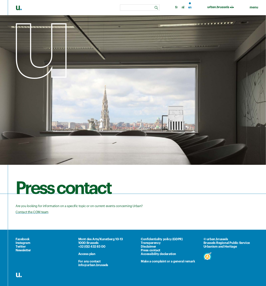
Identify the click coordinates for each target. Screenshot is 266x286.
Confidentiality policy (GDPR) (161, 239)
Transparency (150, 243)
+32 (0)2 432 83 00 (91, 246)
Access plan (86, 254)
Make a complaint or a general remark (168, 261)
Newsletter (23, 250)
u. (19, 274)
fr (176, 7)
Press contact (150, 250)
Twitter (21, 246)
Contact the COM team (32, 212)
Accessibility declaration (158, 254)
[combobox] (140, 7)
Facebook (23, 239)
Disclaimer (148, 246)
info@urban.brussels (93, 265)
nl (183, 7)
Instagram (23, 243)
